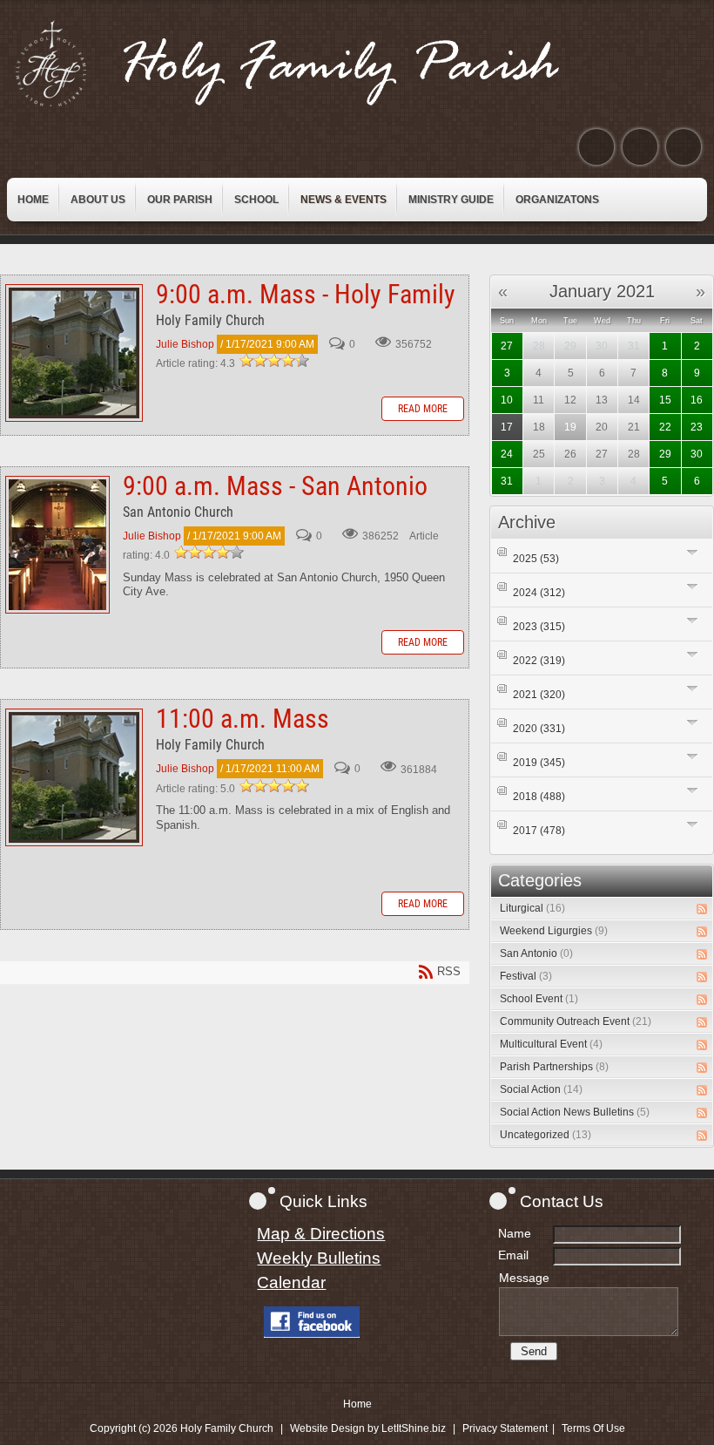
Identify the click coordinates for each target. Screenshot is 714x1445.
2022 (539, 661)
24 (507, 454)
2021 (539, 695)
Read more (423, 409)
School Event (539, 999)
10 (507, 400)
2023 (539, 627)
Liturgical (532, 908)
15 (665, 400)
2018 (539, 796)
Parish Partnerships (554, 1067)
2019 (539, 762)
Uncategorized (545, 1135)
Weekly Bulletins (319, 1258)
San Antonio (536, 953)
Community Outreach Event (575, 1021)
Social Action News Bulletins (575, 1112)
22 (665, 427)
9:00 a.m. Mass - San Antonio (57, 545)
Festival (526, 976)
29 (665, 454)
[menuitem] (33, 199)
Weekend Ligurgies (554, 931)
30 (696, 454)
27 (507, 346)
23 (696, 427)
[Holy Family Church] (309, 64)
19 (570, 427)
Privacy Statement (505, 1428)
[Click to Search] (683, 147)
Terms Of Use (593, 1428)
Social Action (541, 1089)
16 (696, 400)
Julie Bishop (185, 344)
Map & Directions (321, 1234)
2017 (539, 830)
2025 (536, 559)
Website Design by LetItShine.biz (368, 1428)
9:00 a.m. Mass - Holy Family (74, 353)
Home (357, 1404)
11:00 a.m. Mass (74, 777)
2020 (539, 728)
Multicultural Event (551, 1044)
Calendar (291, 1282)
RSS (702, 909)
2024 (539, 593)
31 (507, 481)
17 (507, 427)
